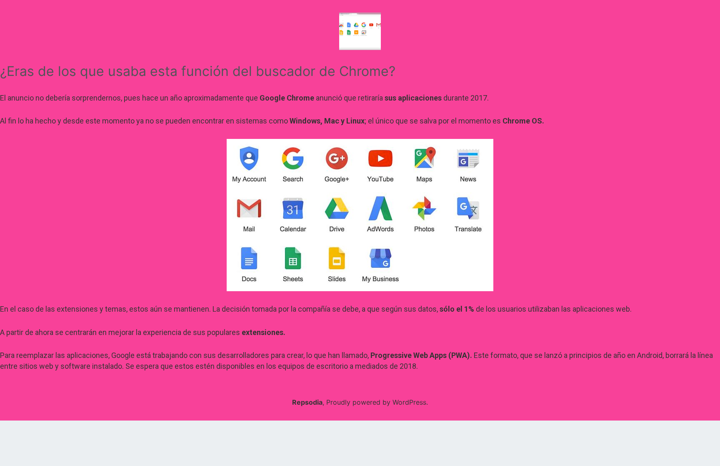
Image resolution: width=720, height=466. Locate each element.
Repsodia (307, 402)
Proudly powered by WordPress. (377, 402)
